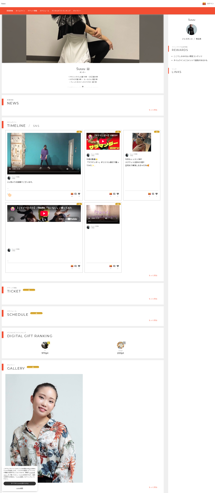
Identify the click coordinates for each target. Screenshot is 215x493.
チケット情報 (32, 11)
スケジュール (44, 11)
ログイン (210, 4)
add (82, 86)
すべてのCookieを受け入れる (20, 483)
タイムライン (20, 11)
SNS (36, 125)
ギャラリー (77, 11)
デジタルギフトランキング (61, 11)
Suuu (3, 4)
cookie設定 (19, 488)
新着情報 (10, 11)
